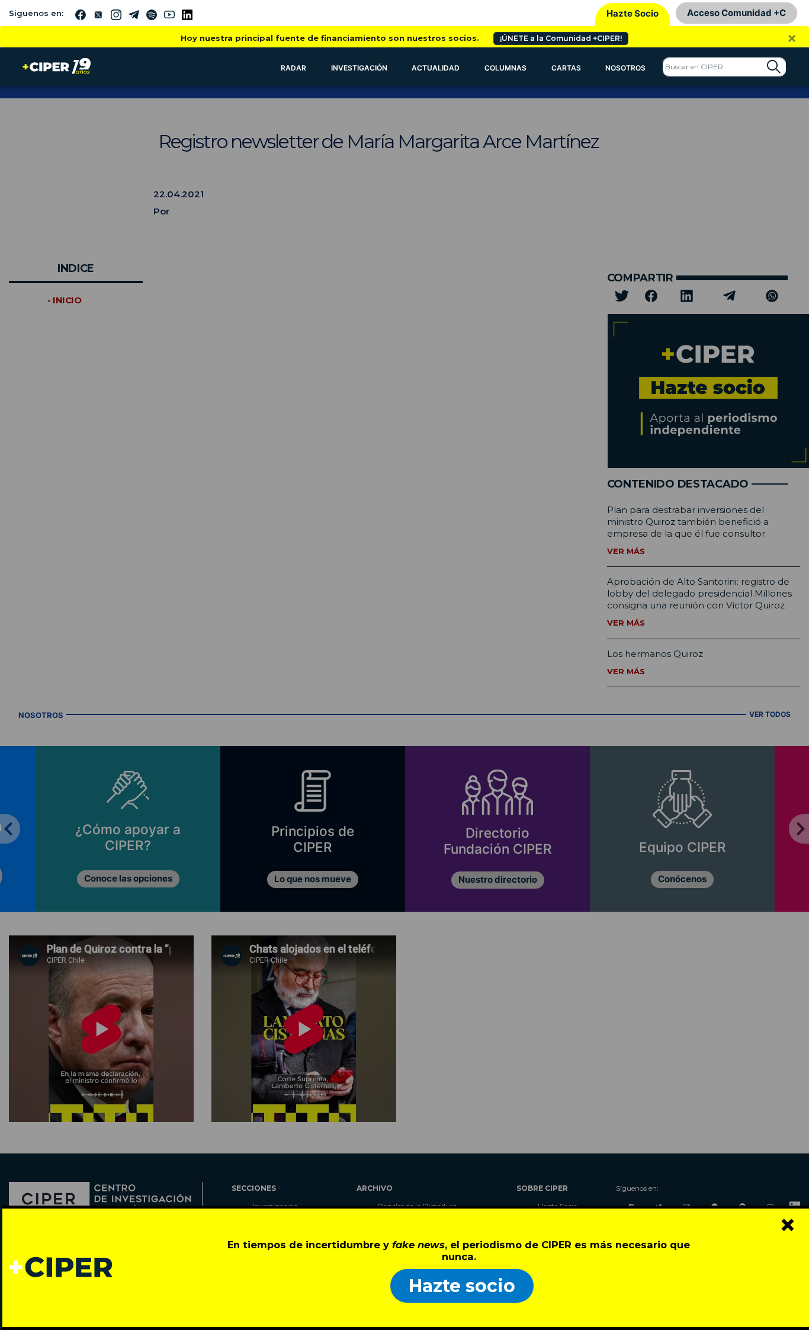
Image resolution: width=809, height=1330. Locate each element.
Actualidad (436, 67)
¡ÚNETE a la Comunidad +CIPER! (561, 38)
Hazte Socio (632, 13)
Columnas (505, 67)
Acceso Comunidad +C (736, 12)
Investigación (359, 67)
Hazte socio (462, 1286)
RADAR (293, 67)
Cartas (566, 67)
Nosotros (625, 67)
